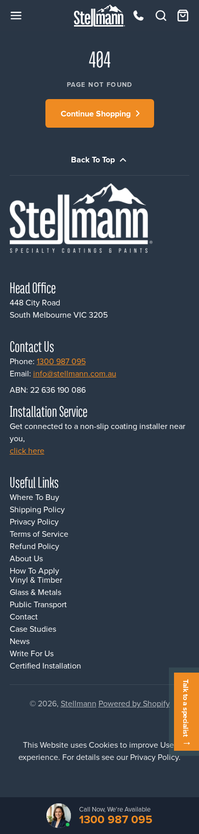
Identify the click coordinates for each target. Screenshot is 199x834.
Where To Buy (34, 497)
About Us (26, 558)
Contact (24, 616)
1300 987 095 (61, 361)
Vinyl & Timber (36, 579)
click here (27, 450)
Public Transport (38, 604)
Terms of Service (39, 533)
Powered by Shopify (134, 703)
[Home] (99, 16)
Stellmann (78, 703)
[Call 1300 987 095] (138, 15)
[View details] (90, 218)
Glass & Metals (35, 592)
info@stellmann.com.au (74, 373)
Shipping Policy (37, 509)
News (20, 641)
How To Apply (34, 570)
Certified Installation (45, 665)
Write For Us (32, 653)
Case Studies (33, 628)
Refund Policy (34, 546)
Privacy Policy (34, 521)
